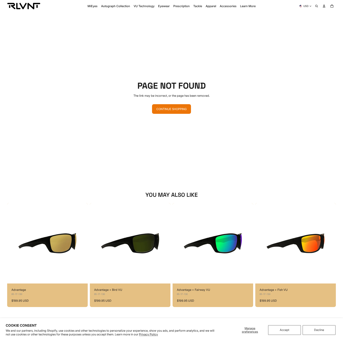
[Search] (316, 6)
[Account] (324, 6)
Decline (319, 330)
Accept (284, 330)
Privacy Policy (148, 334)
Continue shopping (171, 109)
